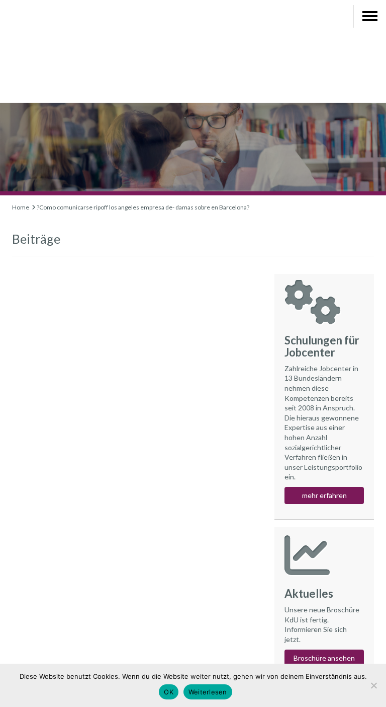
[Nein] (373, 685)
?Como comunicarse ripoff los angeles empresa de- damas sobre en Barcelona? (143, 207)
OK (168, 692)
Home (20, 207)
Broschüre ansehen (324, 658)
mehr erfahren (324, 495)
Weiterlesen (207, 692)
